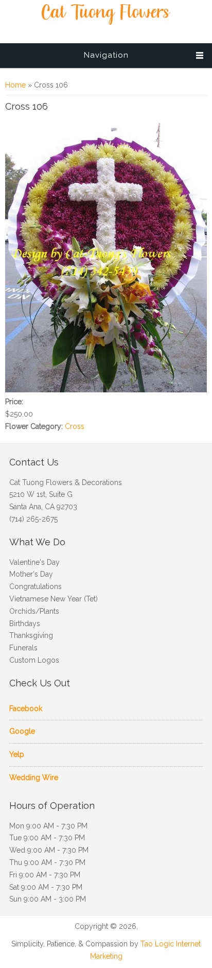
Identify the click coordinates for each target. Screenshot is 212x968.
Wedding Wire (33, 777)
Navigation (106, 55)
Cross (74, 426)
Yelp (16, 754)
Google (22, 731)
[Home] (106, 22)
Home (15, 85)
